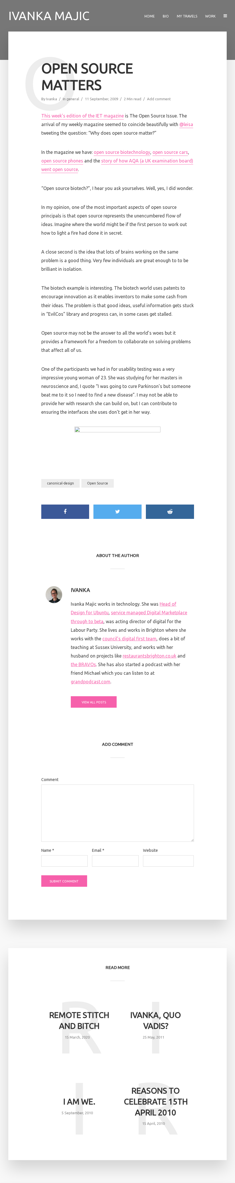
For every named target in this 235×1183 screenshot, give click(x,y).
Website (150, 850)
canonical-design (60, 483)
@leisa (186, 124)
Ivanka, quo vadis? (155, 1020)
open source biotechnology (122, 152)
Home (149, 16)
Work (210, 16)
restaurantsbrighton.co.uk (149, 655)
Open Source (97, 483)
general (72, 99)
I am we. (79, 1101)
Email (98, 850)
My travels (187, 16)
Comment (49, 780)
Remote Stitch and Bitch (79, 1020)
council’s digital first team (129, 638)
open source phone (61, 160)
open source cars (170, 152)
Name (47, 850)
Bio (166, 16)
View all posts (94, 702)
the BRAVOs (83, 664)
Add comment (159, 99)
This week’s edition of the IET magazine (82, 115)
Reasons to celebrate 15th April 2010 (156, 1101)
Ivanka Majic (48, 15)
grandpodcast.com (90, 681)
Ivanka (51, 99)
